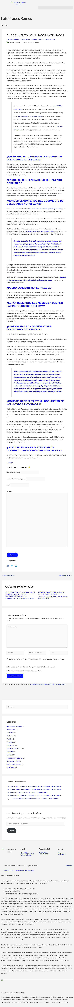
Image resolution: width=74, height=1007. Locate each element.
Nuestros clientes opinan (14, 758)
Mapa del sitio (43, 854)
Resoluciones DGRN (43, 598)
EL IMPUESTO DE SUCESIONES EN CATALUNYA (31, 792)
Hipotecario (10, 745)
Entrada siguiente (65, 575)
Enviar (12, 555)
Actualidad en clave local (14, 726)
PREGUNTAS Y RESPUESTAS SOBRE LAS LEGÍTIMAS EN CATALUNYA (38, 786)
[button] (55, 7)
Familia (22, 39)
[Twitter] (12, 566)
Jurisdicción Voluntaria (14, 748)
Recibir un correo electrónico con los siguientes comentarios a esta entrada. (32, 667)
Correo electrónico (16, 479)
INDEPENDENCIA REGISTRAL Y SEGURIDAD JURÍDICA (51, 593)
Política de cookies (26, 855)
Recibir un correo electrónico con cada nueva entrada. (25, 671)
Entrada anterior (8, 575)
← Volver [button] (10, 463)
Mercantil (59, 596)
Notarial (27, 39)
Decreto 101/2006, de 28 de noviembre (30, 116)
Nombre (13, 472)
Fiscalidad (19, 598)
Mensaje (9, 491)
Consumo (10, 732)
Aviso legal (23, 852)
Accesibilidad (43, 852)
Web (8, 485)
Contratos (10, 736)
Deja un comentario (49, 39)
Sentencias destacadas (14, 764)
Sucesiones (31, 598)
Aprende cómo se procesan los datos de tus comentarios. (47, 684)
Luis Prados (10, 786)
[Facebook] (8, 566)
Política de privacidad (27, 854)
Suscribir (11, 830)
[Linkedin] (16, 566)
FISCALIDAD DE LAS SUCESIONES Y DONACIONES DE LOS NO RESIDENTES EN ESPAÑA (20, 594)
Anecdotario (53, 596)
